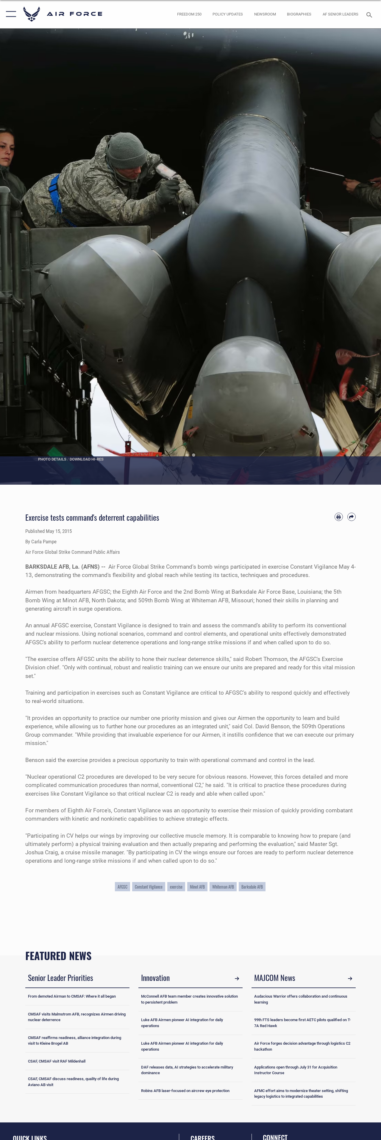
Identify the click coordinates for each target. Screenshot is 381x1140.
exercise (176, 887)
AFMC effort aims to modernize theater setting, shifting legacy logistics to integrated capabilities (301, 1093)
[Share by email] (351, 517)
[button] (9, 14)
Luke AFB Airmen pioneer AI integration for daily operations (182, 1023)
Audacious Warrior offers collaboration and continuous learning (300, 999)
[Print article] (339, 517)
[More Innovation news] (237, 978)
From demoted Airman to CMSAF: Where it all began (72, 996)
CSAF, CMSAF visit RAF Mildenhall (56, 1061)
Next (362, 257)
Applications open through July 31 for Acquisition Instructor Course (295, 1070)
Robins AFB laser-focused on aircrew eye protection (185, 1090)
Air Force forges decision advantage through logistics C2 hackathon (302, 1046)
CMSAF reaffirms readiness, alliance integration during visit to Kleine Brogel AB (74, 1040)
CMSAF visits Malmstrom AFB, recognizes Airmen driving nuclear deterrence (77, 1017)
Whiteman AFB (223, 887)
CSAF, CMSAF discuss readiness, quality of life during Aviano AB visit (73, 1082)
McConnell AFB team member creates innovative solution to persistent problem (189, 999)
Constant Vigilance (149, 887)
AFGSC (122, 887)
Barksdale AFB (252, 887)
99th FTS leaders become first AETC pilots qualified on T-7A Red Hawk (302, 1023)
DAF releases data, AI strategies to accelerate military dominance (187, 1070)
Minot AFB (197, 887)
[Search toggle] (370, 14)
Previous (19, 257)
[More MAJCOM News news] (350, 978)
